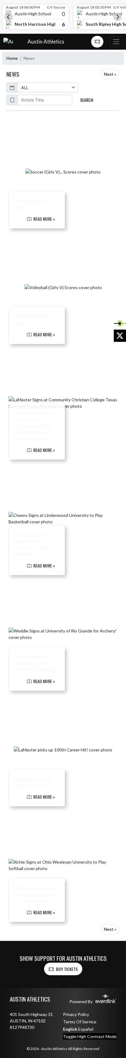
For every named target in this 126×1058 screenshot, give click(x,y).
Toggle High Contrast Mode (90, 1036)
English (70, 1029)
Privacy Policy (76, 1014)
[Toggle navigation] (116, 41)
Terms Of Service (79, 1021)
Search (86, 100)
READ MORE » (43, 219)
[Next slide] (117, 17)
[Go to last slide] (8, 17)
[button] (97, 42)
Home (12, 58)
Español (85, 1029)
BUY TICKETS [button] (67, 969)
